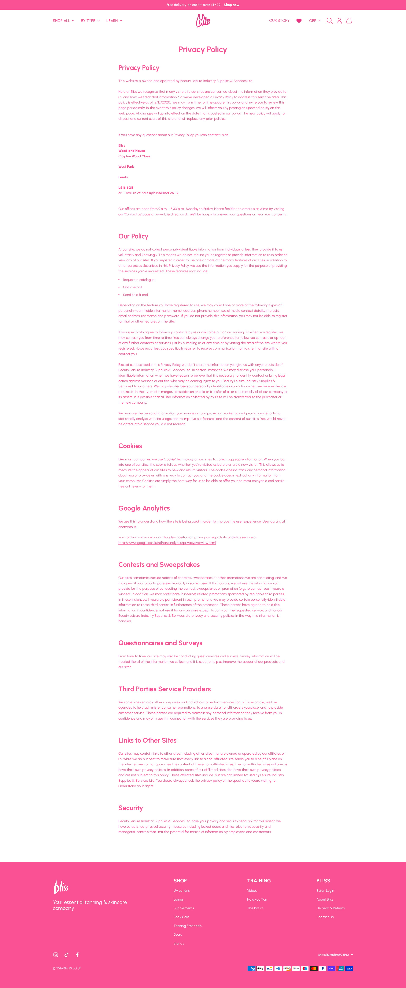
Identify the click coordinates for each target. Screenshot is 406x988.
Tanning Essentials (188, 926)
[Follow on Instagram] (56, 955)
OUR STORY (279, 20)
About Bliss (325, 899)
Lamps (179, 899)
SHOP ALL (61, 20)
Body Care (181, 917)
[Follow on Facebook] (77, 955)
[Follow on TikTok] (66, 955)
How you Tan (257, 899)
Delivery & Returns (331, 908)
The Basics (255, 908)
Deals (178, 934)
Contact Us (325, 917)
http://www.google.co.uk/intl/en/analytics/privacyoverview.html (167, 543)
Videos (252, 891)
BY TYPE (88, 20)
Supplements (184, 908)
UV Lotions (182, 891)
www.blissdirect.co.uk (171, 214)
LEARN (112, 20)
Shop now (231, 5)
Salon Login (325, 891)
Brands (179, 943)
